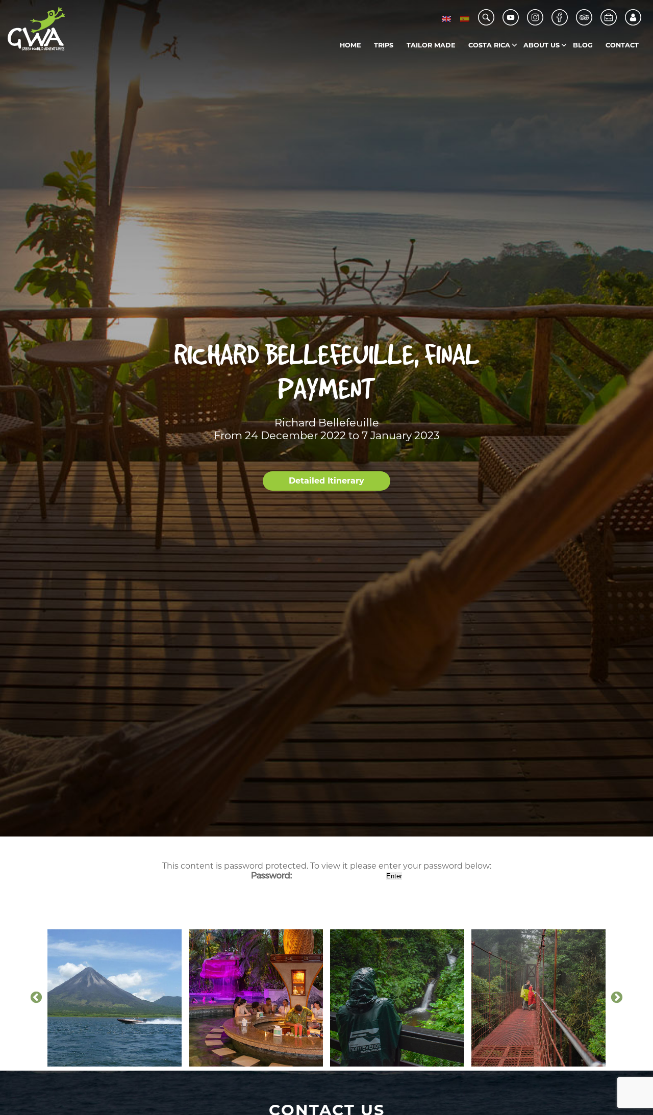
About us (541, 45)
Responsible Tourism (566, 66)
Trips (383, 45)
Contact (622, 45)
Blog (583, 45)
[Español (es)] (464, 18)
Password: (272, 875)
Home (350, 45)
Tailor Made (431, 45)
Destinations (511, 66)
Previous (36, 997)
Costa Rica (489, 45)
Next (616, 997)
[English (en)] (446, 18)
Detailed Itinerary (326, 481)
